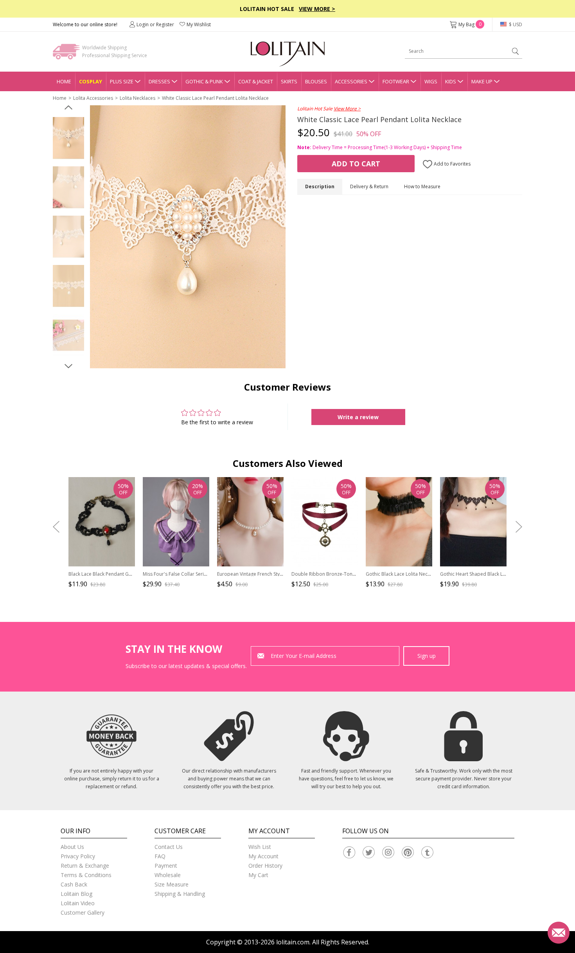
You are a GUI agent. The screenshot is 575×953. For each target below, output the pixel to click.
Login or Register (155, 24)
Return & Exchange (85, 865)
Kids (450, 81)
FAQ (160, 856)
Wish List (259, 846)
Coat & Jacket (255, 81)
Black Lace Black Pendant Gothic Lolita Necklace (121, 574)
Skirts (289, 81)
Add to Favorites (452, 163)
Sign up (426, 655)
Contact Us (169, 846)
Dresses (159, 81)
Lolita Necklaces (137, 98)
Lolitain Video (78, 903)
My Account (263, 856)
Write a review (358, 417)
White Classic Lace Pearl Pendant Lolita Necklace (215, 98)
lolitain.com (292, 942)
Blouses (316, 81)
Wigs (430, 81)
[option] (68, 138)
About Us (72, 846)
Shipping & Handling (180, 893)
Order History (265, 865)
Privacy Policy (78, 856)
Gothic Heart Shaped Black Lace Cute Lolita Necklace (498, 574)
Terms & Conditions (86, 875)
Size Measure (172, 884)
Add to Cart (356, 163)
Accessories (351, 81)
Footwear (396, 81)
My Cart (258, 875)
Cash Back (74, 884)
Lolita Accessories (93, 98)
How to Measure (422, 186)
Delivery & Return (369, 186)
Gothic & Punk (204, 81)
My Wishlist (199, 24)
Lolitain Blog (76, 893)
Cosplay (90, 81)
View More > (317, 9)
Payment (166, 865)
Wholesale (168, 875)
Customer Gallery (82, 912)
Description (319, 186)
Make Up (481, 81)
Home (64, 81)
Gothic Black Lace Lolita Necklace (402, 574)
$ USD (515, 24)
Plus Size (121, 81)
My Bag (470, 24)
